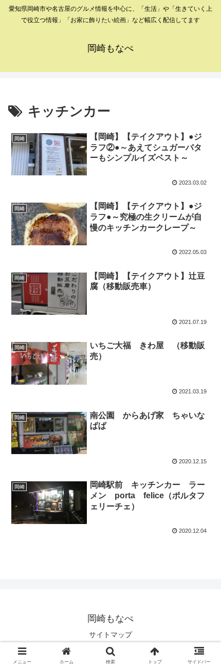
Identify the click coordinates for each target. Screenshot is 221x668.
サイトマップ (110, 634)
